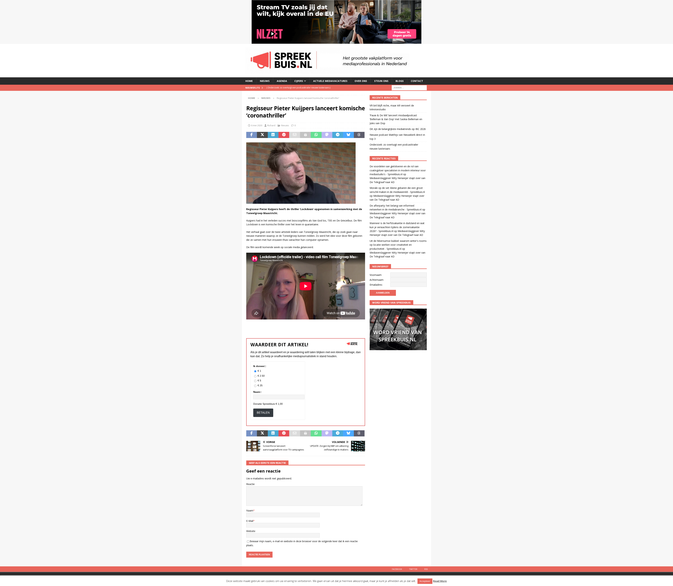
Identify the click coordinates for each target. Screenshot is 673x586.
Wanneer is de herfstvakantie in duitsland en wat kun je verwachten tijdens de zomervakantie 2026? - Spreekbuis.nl (397, 227)
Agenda (282, 81)
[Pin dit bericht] (283, 135)
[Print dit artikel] (305, 135)
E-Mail (249, 521)
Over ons (361, 81)
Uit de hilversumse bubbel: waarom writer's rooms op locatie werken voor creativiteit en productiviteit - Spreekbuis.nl (398, 244)
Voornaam (376, 275)
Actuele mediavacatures (330, 81)
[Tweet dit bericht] (262, 135)
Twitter (413, 569)
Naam (249, 510)
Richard (271, 125)
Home (249, 81)
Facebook (397, 569)
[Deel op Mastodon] (327, 135)
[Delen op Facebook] (251, 135)
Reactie (250, 484)
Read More (440, 581)
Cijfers (298, 81)
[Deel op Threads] (359, 135)
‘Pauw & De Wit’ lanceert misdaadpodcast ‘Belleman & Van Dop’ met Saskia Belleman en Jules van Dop (396, 119)
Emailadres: (376, 284)
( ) (294, 87)
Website (250, 531)
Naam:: (257, 391)
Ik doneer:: (259, 366)
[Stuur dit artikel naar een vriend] (294, 135)
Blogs (400, 81)
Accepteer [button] (425, 581)
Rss (426, 569)
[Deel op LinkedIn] (273, 135)
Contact (417, 81)
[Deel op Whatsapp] (316, 135)
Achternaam (376, 279)
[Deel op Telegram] (337, 135)
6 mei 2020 (256, 125)
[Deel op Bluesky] (348, 135)
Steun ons (381, 81)
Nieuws (265, 81)
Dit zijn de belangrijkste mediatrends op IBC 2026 (398, 129)
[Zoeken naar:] (409, 87)
